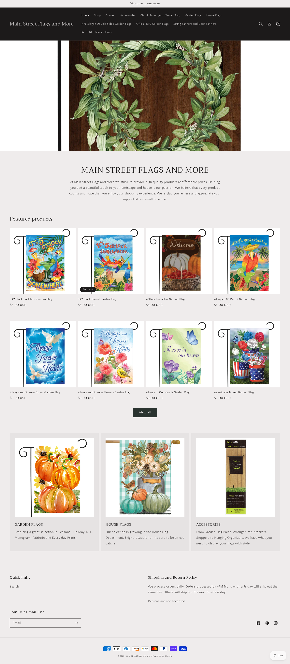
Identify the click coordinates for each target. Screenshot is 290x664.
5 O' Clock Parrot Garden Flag (97, 299)
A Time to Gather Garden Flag (165, 299)
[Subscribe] (76, 623)
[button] (260, 24)
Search (14, 586)
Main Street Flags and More (139, 656)
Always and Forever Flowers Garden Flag (104, 392)
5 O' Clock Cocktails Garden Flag (31, 299)
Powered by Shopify (162, 656)
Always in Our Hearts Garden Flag (168, 392)
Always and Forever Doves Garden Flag (35, 392)
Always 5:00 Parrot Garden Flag (234, 299)
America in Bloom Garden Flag (234, 392)
